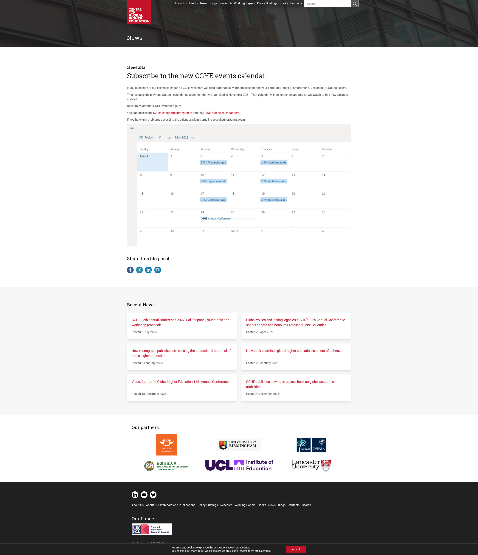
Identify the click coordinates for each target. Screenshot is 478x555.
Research (226, 3)
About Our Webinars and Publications (170, 505)
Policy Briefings (267, 3)
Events (193, 3)
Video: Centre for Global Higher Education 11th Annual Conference (180, 381)
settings (266, 551)
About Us (181, 3)
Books (284, 3)
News (203, 3)
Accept (296, 549)
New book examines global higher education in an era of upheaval (294, 350)
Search (306, 505)
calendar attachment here (172, 113)
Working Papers (244, 3)
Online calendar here (221, 113)
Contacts (296, 3)
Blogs (213, 3)
